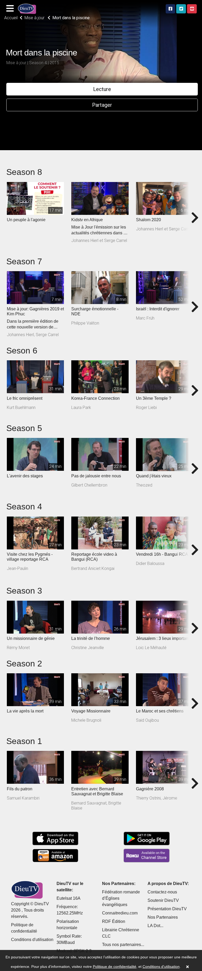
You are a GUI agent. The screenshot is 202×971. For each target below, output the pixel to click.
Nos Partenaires (163, 917)
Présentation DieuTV (167, 909)
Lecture (102, 89)
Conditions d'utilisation (32, 939)
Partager (102, 105)
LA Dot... (155, 925)
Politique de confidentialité (114, 966)
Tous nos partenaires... (123, 944)
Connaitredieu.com (120, 913)
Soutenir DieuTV (163, 900)
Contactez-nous (162, 892)
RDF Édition (113, 921)
